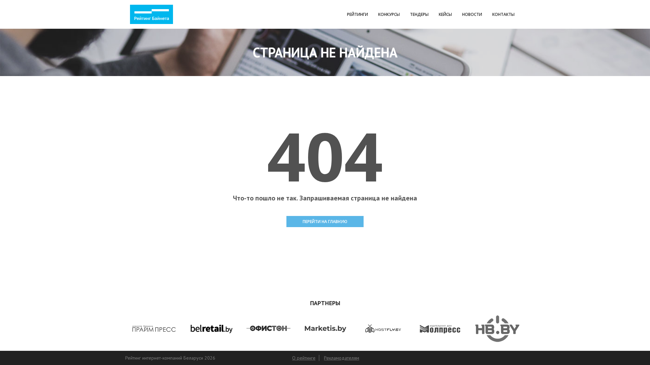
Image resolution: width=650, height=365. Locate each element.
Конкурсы (389, 14)
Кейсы (445, 14)
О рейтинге (304, 358)
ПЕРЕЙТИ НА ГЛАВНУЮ (325, 221)
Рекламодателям (341, 358)
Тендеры (419, 14)
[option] (153, 329)
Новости (472, 14)
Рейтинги (357, 14)
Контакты (503, 14)
